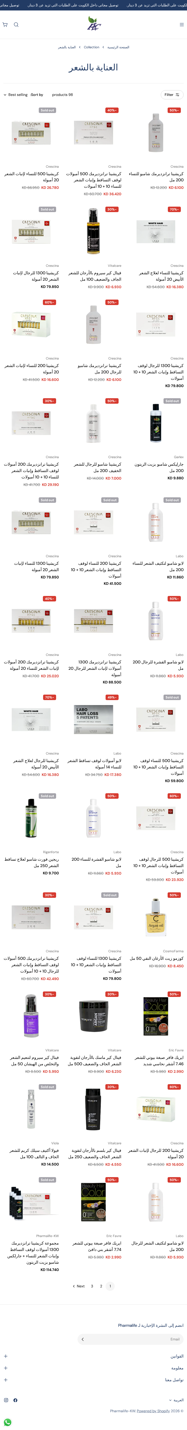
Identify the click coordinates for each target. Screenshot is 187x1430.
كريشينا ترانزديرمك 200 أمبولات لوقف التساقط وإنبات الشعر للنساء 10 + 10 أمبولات (31, 471)
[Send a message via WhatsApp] (7, 1422)
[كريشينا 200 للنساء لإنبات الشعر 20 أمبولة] (31, 324)
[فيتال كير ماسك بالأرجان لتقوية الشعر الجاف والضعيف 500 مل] (93, 1016)
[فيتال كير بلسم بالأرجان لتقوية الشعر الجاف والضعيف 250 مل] (93, 1109)
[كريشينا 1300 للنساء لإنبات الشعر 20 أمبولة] (31, 522)
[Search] (16, 24)
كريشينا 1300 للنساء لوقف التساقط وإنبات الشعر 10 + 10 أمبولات (96, 965)
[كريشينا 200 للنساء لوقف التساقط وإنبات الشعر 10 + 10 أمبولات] (93, 522)
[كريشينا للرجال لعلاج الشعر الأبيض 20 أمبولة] (31, 719)
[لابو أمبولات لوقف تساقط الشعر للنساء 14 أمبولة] (93, 719)
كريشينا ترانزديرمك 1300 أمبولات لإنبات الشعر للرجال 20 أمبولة (94, 668)
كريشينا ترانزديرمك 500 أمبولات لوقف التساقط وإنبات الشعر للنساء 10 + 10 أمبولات (93, 180)
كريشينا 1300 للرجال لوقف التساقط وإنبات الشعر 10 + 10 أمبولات (158, 372)
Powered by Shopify (153, 1411)
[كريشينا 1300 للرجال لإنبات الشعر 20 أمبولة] (31, 231)
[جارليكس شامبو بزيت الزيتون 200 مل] (156, 423)
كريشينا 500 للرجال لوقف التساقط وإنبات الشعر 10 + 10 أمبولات (158, 866)
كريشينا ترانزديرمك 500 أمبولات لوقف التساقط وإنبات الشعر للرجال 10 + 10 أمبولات (31, 965)
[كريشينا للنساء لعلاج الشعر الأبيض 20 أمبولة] (156, 231)
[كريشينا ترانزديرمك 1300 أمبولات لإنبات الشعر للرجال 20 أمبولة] (93, 621)
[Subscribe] (83, 1339)
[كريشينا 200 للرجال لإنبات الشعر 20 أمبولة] (156, 1109)
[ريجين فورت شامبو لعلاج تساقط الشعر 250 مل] (31, 818)
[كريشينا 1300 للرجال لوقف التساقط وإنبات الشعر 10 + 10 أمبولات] (156, 324)
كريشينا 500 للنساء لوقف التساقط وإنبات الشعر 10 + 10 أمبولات (158, 767)
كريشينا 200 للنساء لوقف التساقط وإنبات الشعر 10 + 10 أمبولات (96, 570)
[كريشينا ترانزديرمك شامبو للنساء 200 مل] (156, 132)
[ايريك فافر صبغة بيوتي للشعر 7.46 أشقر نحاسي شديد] (156, 1016)
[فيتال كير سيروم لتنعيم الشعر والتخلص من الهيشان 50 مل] (31, 1016)
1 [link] (110, 1286)
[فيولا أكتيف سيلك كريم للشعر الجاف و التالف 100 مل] (31, 1109)
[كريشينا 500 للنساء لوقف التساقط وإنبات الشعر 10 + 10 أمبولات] (156, 719)
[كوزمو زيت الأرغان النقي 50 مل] (156, 917)
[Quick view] (134, 114)
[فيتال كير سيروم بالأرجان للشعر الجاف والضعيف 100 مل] (93, 231)
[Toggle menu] (181, 24)
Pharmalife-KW (122, 1411)
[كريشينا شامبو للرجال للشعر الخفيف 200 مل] (93, 423)
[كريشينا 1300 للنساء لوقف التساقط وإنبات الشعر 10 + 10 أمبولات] (93, 917)
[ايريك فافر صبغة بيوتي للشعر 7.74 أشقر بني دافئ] (93, 1202)
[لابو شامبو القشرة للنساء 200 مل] (93, 818)
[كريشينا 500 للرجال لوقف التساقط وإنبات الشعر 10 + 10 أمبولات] (156, 818)
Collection (91, 47)
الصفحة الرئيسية (118, 47)
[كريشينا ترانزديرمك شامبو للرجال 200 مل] (93, 324)
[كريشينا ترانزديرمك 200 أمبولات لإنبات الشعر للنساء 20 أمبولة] (31, 621)
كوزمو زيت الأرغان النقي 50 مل (157, 958)
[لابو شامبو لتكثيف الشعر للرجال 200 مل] (156, 1202)
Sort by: (36, 94)
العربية (179, 1400)
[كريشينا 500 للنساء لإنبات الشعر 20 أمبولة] (31, 132)
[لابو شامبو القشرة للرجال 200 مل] (156, 621)
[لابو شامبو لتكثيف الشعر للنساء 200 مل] (156, 522)
